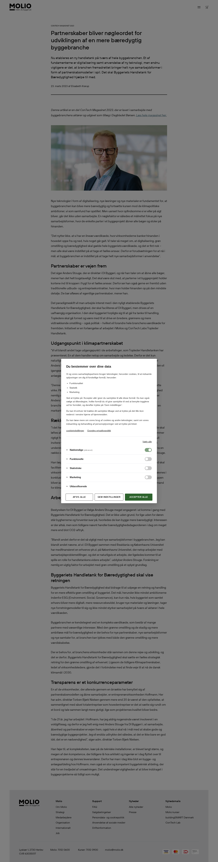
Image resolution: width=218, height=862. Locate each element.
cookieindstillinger (75, 430)
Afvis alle (79, 497)
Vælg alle (147, 441)
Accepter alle (138, 497)
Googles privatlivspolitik (99, 430)
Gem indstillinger (109, 497)
